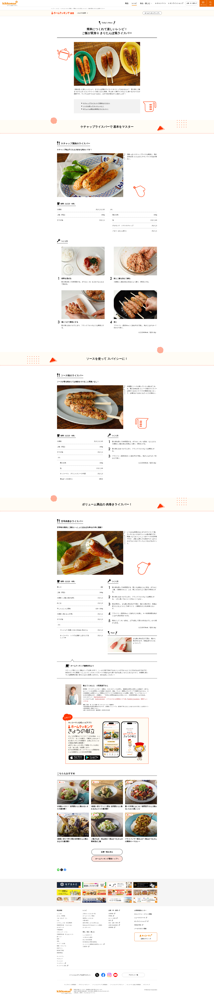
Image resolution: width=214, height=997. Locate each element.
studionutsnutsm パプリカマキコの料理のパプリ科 (110, 699)
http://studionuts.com (100, 697)
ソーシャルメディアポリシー (117, 984)
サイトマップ (146, 984)
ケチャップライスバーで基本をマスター (96, 103)
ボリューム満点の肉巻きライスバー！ (96, 109)
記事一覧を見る (107, 852)
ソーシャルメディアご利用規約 (99, 984)
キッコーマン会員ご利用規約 (134, 984)
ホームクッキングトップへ (152, 13)
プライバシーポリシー (84, 984)
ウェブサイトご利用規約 (70, 984)
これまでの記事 (81, 13)
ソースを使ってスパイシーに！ (93, 106)
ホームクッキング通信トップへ (107, 859)
